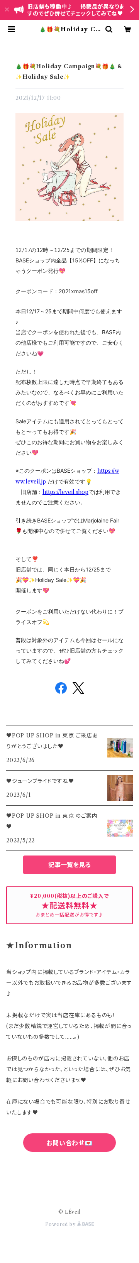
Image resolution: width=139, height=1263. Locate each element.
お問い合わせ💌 (69, 1143)
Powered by (61, 1224)
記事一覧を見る (69, 865)
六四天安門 (69, 1177)
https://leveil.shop (65, 492)
